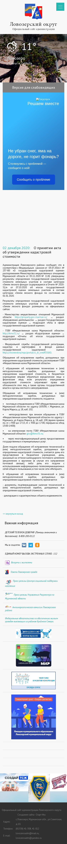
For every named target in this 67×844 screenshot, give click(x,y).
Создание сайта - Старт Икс (32, 814)
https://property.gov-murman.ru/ (31, 317)
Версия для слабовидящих (33, 87)
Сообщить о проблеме (33, 179)
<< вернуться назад (13, 513)
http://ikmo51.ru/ (12, 333)
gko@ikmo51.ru (35, 433)
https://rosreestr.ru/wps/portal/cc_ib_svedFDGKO (27, 352)
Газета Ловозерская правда (24, 572)
